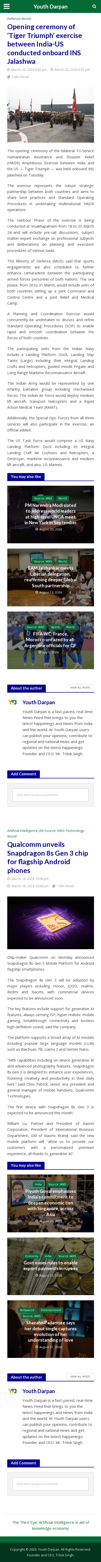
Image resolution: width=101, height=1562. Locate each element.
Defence (13, 19)
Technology (75, 831)
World (26, 19)
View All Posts (80, 687)
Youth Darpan (50, 6)
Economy (31, 1256)
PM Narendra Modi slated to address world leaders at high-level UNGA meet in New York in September (51, 513)
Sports (55, 627)
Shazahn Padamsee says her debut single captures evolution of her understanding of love (51, 1331)
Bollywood (27, 1310)
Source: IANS (43, 498)
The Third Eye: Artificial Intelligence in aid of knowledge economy (50, 1525)
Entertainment (51, 1310)
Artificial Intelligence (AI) (25, 831)
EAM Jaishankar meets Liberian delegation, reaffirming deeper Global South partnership (50, 576)
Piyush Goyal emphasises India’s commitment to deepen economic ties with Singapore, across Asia (50, 1202)
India (38, 1184)
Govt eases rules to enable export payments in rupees (50, 1265)
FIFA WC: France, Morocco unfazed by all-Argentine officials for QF (50, 639)
